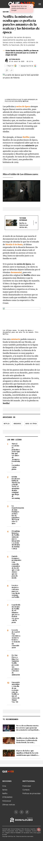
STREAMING (7, 797)
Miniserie (17, 423)
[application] (21, 191)
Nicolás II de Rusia (14, 244)
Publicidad (26, 786)
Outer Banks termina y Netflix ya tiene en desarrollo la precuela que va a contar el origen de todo (22, 53)
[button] (40, 4)
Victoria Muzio (14, 59)
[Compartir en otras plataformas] (12, 70)
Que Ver (6, 12)
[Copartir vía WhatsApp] (7, 70)
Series (4, 790)
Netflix (26, 137)
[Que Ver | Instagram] (21, 812)
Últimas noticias (8, 804)
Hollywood (6, 801)
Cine (4, 786)
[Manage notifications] (39, 829)
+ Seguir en (10, 65)
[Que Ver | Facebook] (27, 812)
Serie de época (31, 423)
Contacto (26, 790)
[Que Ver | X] (16, 812)
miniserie (15, 339)
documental (16, 272)
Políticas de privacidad (31, 793)
